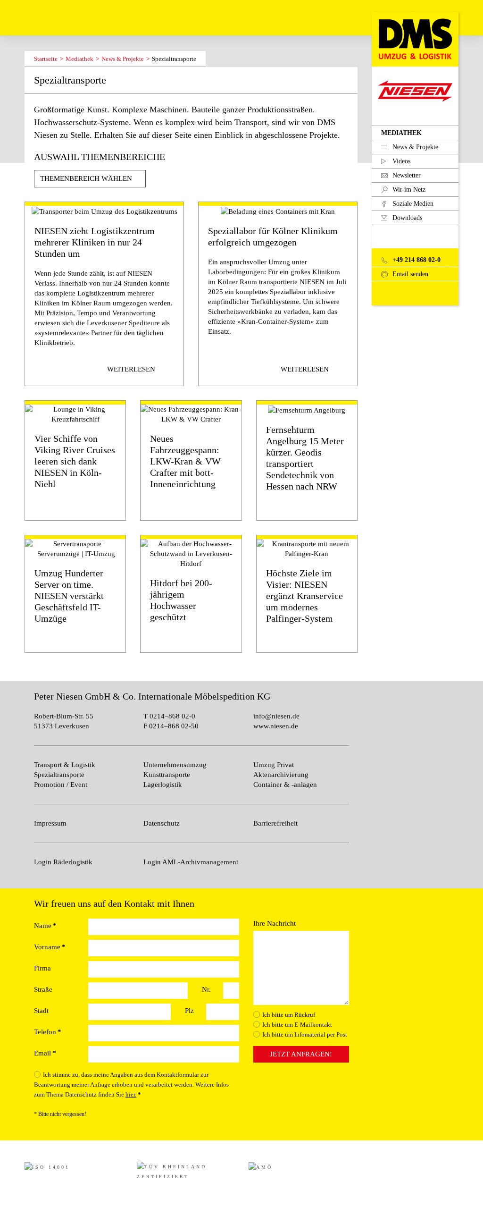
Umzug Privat (273, 764)
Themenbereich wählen (87, 178)
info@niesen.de (276, 716)
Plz (189, 1010)
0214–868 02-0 (171, 716)
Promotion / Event (60, 784)
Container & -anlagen (285, 784)
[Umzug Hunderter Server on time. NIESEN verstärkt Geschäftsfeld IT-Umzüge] (75, 593)
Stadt (41, 1010)
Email (45, 1053)
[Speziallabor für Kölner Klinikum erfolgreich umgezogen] (278, 294)
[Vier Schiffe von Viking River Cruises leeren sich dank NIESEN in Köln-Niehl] (75, 460)
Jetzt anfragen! (301, 1054)
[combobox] (90, 178)
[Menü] (33, 18)
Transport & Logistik (64, 764)
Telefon (47, 1032)
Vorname (50, 947)
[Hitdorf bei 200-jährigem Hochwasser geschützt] (191, 593)
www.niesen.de (275, 726)
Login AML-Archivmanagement (190, 862)
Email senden (409, 274)
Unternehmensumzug (175, 764)
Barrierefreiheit (275, 823)
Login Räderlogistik (63, 862)
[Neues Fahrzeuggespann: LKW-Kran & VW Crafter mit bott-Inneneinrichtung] (191, 460)
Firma (42, 968)
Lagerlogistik (162, 784)
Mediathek (401, 132)
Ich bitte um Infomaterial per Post (304, 1034)
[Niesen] (415, 38)
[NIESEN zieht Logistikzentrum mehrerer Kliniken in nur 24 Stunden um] (104, 294)
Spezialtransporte (59, 774)
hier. (130, 1094)
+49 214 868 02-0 (416, 259)
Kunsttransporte (166, 774)
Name (45, 925)
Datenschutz (161, 823)
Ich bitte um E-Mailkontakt (297, 1024)
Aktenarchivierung (280, 774)
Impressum (50, 823)
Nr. (206, 989)
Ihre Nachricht (274, 923)
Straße (43, 989)
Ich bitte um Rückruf (288, 1014)
